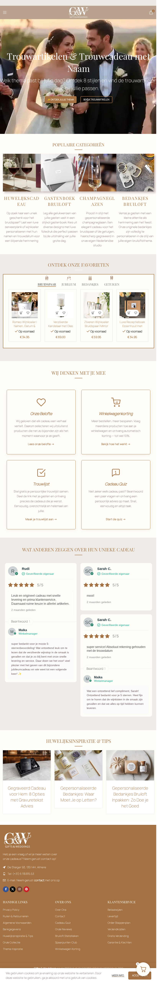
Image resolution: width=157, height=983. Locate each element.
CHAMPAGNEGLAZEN (97, 201)
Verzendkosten (116, 929)
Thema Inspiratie (13, 949)
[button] (21, 313)
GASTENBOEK (59, 198)
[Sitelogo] (78, 12)
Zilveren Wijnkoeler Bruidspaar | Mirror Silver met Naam (96, 326)
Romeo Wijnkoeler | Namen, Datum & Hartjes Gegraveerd (24, 326)
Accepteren (139, 975)
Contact (60, 916)
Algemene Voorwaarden (17, 922)
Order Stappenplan (119, 922)
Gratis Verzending (118, 936)
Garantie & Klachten (120, 942)
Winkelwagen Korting (67, 949)
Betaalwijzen (115, 909)
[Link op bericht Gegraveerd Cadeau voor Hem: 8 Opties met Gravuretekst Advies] (27, 765)
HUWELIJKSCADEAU (21, 201)
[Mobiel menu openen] (5, 12)
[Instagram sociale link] (19, 889)
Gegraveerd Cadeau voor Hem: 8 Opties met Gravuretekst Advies (27, 797)
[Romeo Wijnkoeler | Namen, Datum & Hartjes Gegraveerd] (25, 305)
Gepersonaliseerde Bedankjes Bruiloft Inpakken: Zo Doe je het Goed (130, 797)
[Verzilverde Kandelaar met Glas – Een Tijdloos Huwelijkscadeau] (61, 305)
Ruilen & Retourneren (16, 916)
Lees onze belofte (39, 444)
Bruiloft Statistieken (67, 936)
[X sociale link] (13, 889)
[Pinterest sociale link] (26, 889)
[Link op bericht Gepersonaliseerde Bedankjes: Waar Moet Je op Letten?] (78, 765)
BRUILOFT (59, 204)
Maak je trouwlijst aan (39, 519)
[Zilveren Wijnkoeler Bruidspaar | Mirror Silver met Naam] (96, 305)
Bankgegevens (12, 929)
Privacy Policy (11, 909)
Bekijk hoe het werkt (114, 444)
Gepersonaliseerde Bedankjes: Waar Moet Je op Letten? (79, 794)
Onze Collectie (11, 942)
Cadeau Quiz (63, 922)
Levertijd (113, 916)
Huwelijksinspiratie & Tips (18, 936)
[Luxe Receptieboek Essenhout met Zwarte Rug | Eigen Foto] (132, 305)
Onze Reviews (63, 929)
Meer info (118, 975)
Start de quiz (114, 519)
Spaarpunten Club (66, 942)
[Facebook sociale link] (6, 889)
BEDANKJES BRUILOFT (135, 201)
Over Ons (60, 909)
